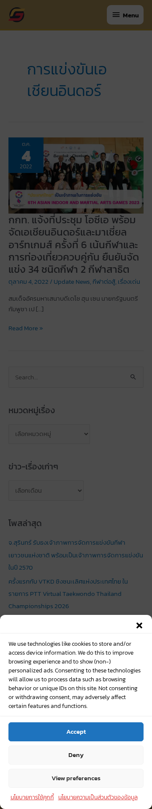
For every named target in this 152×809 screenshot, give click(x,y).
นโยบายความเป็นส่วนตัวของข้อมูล (98, 797)
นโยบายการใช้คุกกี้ (32, 797)
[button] (139, 625)
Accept (76, 731)
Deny (76, 755)
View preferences (76, 778)
